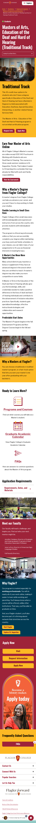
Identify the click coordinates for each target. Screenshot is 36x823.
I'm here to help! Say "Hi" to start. (17, 818)
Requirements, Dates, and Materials (15, 489)
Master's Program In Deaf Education (13, 11)
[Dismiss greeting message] (26, 816)
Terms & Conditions (7, 800)
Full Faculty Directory (12, 553)
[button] (31, 818)
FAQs (18, 461)
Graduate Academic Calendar (18, 435)
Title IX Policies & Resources (10, 809)
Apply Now (21, 130)
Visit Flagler (8, 627)
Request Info (8, 130)
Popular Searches (9, 777)
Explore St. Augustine (11, 632)
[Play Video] (18, 346)
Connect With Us (9, 771)
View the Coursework (11, 179)
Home (18, 758)
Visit (18, 651)
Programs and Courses (18, 409)
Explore (29, 3)
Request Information (18, 658)
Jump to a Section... (10, 53)
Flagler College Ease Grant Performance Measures (16, 813)
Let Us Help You (8, 782)
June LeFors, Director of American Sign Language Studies (18, 548)
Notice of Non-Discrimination (10, 804)
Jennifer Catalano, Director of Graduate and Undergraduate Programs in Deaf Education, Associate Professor (18, 541)
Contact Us (6, 765)
